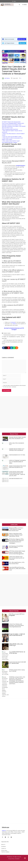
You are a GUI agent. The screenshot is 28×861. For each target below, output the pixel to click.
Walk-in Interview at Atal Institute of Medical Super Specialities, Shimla (16, 535)
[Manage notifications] (25, 858)
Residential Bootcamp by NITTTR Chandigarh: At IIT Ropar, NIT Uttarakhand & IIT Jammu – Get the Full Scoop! (13, 336)
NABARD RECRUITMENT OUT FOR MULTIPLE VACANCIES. (16, 449)
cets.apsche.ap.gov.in (20, 165)
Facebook (13, 322)
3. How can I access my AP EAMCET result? (11, 136)
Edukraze (4, 830)
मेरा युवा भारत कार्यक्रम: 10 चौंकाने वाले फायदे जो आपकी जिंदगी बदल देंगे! (17, 634)
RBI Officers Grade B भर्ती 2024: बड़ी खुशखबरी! (16, 614)
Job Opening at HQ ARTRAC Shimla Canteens (16, 546)
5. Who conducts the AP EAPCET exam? (11, 141)
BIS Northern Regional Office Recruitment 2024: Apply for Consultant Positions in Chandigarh (16, 541)
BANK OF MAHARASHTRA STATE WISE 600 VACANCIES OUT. (17, 466)
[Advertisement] (14, 21)
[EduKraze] (7, 5)
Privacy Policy (4, 850)
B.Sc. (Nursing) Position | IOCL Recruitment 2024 (17, 563)
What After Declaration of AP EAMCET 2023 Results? (14, 126)
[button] (19, 5)
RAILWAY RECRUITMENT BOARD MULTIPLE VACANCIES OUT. (17, 437)
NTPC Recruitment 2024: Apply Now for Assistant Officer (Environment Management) (17, 552)
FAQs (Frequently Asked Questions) (10, 129)
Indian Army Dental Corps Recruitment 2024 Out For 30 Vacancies (16, 558)
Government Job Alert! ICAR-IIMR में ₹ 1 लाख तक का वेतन (17, 662)
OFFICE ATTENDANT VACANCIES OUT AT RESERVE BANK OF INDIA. (17, 462)
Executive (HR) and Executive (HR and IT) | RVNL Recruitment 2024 (17, 569)
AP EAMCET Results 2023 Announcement (11, 122)
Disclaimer (3, 846)
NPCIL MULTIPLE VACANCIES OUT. (16, 443)
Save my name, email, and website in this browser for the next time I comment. (14, 386)
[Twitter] (6, 348)
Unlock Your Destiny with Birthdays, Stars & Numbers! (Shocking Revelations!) (16, 625)
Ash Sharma (7, 78)
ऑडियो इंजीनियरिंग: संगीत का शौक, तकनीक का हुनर (16, 644)
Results (5, 333)
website (14, 323)
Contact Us (3, 848)
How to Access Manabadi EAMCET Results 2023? (13, 123)
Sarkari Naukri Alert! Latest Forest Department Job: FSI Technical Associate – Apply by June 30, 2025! (17, 473)
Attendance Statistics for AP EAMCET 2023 (11, 124)
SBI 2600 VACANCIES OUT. (16, 478)
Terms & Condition (5, 852)
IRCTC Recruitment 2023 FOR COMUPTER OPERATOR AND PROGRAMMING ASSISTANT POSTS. (12, 341)
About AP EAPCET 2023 (7, 127)
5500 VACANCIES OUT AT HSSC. (17, 455)
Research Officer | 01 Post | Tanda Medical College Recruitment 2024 (16, 529)
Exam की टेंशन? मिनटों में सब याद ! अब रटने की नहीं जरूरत (17, 652)
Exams (8, 333)
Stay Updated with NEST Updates (9, 142)
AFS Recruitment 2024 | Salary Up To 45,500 (17, 670)
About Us (3, 844)
